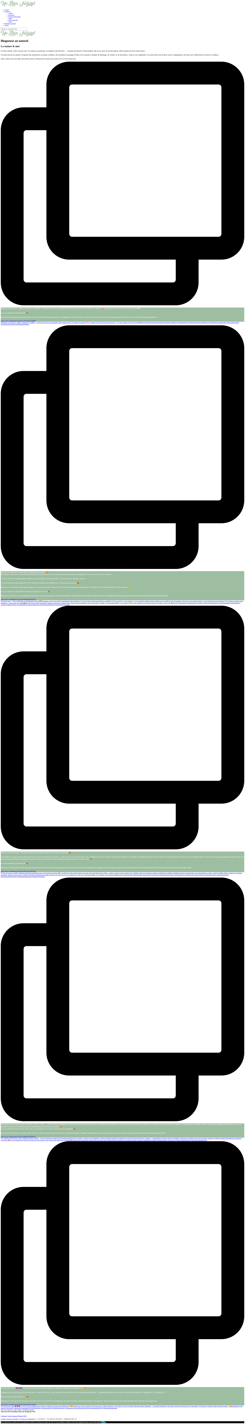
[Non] (105, 1422)
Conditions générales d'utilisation (10, 1419)
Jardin (10, 18)
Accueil (7, 10)
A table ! (10, 13)
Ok (103, 1422)
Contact (7, 25)
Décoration (11, 15)
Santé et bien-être (13, 20)
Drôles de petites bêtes (14, 16)
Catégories (7, 11)
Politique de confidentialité (27, 1419)
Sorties (10, 22)
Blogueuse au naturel (10, 23)
